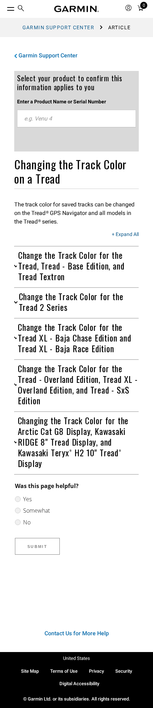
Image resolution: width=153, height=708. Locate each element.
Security (123, 671)
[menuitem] (21, 9)
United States (76, 658)
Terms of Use (64, 671)
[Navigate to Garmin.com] (76, 9)
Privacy (96, 671)
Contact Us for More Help (76, 633)
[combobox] (76, 119)
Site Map (30, 671)
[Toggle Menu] (4, 7)
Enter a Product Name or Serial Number (61, 101)
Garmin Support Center (58, 27)
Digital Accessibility (79, 683)
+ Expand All (125, 234)
